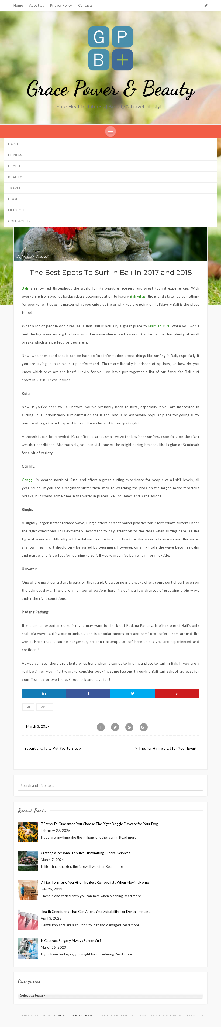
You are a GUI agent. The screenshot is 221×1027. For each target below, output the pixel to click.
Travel (14, 188)
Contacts (85, 5)
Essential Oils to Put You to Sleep (53, 748)
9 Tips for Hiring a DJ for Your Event (166, 748)
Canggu (28, 480)
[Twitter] (206, 5)
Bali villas (138, 296)
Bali (25, 288)
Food (13, 199)
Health (15, 166)
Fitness (15, 155)
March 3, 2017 (37, 726)
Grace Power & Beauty (110, 88)
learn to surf (158, 326)
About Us (36, 5)
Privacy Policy (61, 5)
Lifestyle (17, 210)
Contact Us (19, 221)
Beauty (15, 177)
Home (18, 5)
